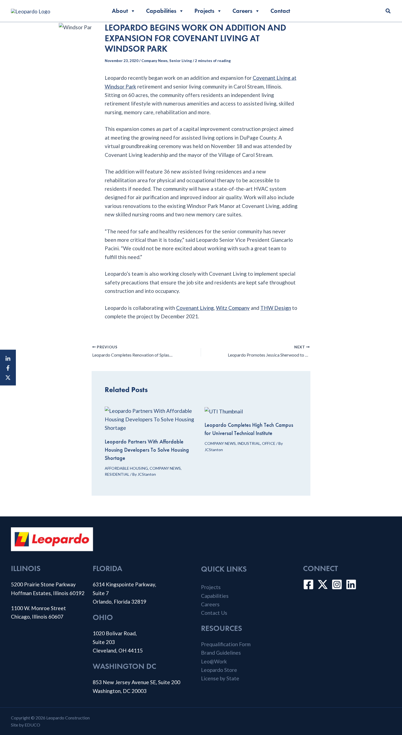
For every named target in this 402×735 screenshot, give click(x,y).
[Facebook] (8, 367)
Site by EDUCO (25, 724)
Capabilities (161, 10)
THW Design (275, 308)
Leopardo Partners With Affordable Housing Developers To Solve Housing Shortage (147, 449)
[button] (388, 11)
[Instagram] (336, 584)
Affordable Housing (126, 468)
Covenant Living (195, 308)
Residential (117, 474)
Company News (154, 60)
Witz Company (233, 308)
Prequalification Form (225, 644)
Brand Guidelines (221, 652)
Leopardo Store (219, 670)
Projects (204, 10)
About (120, 10)
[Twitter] (322, 584)
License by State (220, 678)
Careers (242, 10)
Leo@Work (214, 661)
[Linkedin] (8, 358)
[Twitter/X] (8, 377)
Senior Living (180, 60)
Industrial (248, 443)
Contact (280, 10)
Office (268, 443)
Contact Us (214, 613)
